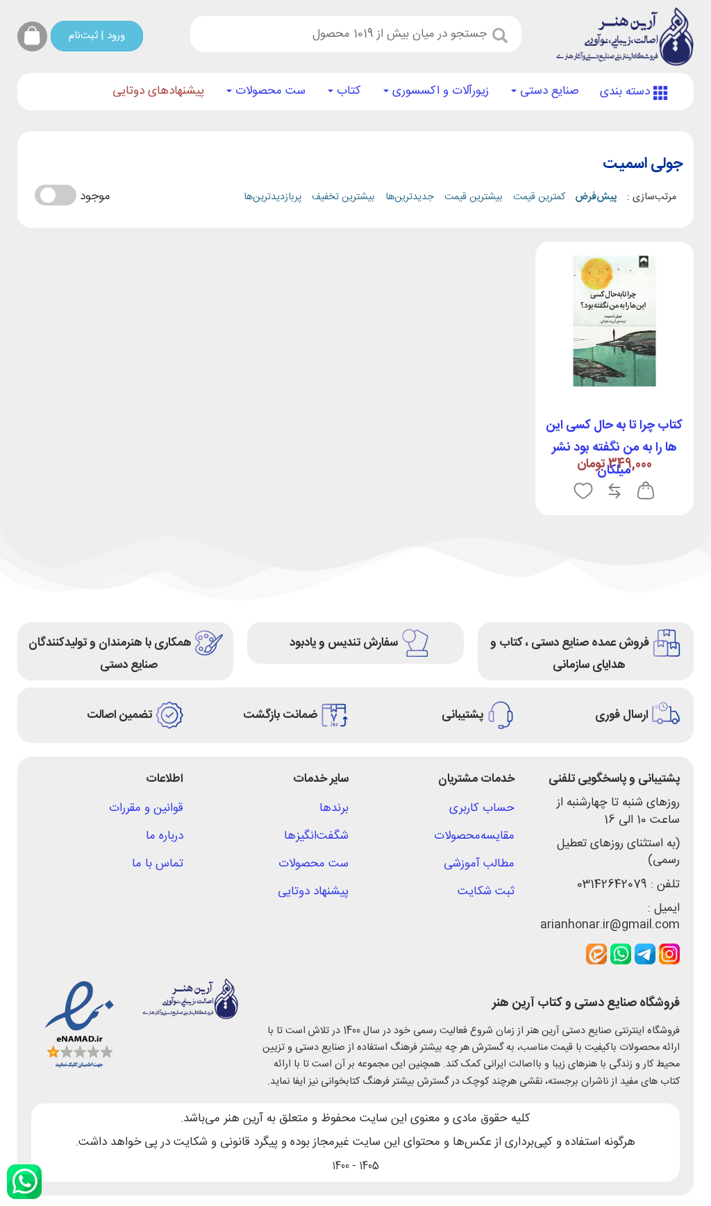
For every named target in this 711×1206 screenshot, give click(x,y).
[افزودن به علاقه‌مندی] (583, 491)
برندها (334, 808)
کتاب (347, 91)
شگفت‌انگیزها (316, 836)
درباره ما (164, 836)
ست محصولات (269, 91)
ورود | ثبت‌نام (97, 35)
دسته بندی (626, 91)
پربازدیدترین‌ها (272, 197)
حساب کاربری (482, 808)
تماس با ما (157, 863)
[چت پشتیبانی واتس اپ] (24, 1181)
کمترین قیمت (539, 197)
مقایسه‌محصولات (474, 836)
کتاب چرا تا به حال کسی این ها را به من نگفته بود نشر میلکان (614, 448)
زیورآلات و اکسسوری (439, 91)
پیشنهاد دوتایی (313, 891)
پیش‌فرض (596, 197)
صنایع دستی (548, 91)
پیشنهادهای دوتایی (158, 91)
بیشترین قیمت (473, 197)
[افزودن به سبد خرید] (645, 491)
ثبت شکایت (486, 891)
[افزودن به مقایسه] (614, 491)
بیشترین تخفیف (343, 197)
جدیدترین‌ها (409, 197)
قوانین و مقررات (146, 808)
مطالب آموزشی (479, 863)
